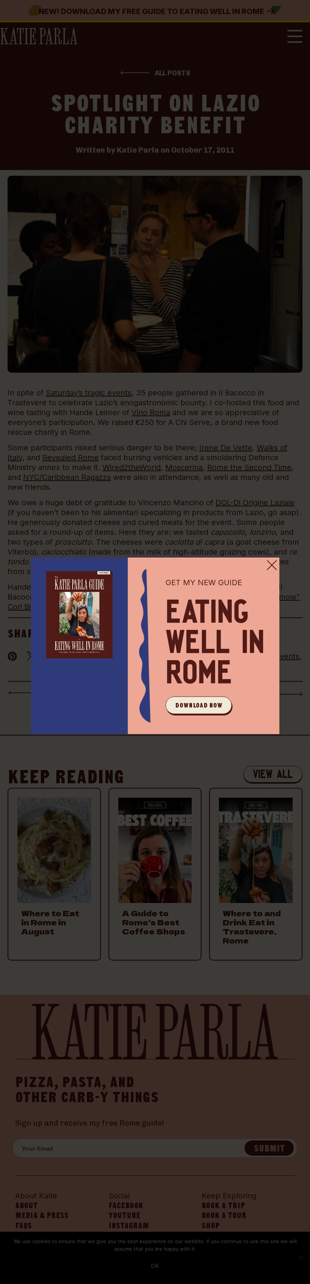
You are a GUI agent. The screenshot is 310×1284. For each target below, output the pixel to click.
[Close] (271, 565)
